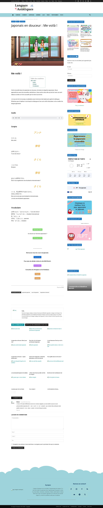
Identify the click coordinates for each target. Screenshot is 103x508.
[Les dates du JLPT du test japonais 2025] (73, 43)
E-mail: (69, 66)
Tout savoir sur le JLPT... (74, 219)
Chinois (27, 1)
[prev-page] (12, 392)
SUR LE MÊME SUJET (18, 324)
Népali (53, 1)
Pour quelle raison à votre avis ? (54, 356)
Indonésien (38, 1)
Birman (23, 1)
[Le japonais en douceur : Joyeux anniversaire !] (19, 349)
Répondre (18, 410)
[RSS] (83, 1)
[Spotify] (88, 1)
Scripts (34, 84)
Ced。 (23, 311)
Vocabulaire (36, 86)
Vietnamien (60, 1)
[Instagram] (78, 1)
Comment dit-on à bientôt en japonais (78, 287)
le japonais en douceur (44, 292)
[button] (90, 15)
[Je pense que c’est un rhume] (19, 382)
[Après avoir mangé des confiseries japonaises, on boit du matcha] (37, 349)
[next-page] (15, 392)
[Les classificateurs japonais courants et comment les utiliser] (86, 43)
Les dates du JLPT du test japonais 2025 (73, 49)
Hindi (34, 1)
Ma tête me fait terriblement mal (54, 372)
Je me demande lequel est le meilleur (19, 372)
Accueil (12, 19)
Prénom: (69, 73)
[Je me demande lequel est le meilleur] (19, 366)
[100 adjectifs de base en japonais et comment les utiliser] (73, 29)
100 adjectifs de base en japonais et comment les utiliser (72, 35)
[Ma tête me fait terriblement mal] (55, 366)
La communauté (72, 130)
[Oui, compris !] (37, 382)
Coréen (30, 1)
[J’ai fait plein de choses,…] (55, 382)
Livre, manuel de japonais (74, 197)
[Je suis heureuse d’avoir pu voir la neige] (55, 333)
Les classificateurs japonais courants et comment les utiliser (85, 50)
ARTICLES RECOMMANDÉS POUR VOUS (37, 324)
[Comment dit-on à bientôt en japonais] (79, 281)
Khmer (47, 1)
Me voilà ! (33, 80)
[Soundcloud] (86, 1)
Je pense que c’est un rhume (17, 389)
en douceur (23, 21)
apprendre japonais (26, 292)
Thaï (56, 1)
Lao (50, 1)
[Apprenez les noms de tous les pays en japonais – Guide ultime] (86, 29)
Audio (34, 82)
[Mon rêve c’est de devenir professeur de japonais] (37, 333)
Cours (22, 19)
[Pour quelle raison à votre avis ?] (55, 349)
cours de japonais (35, 292)
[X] (91, 1)
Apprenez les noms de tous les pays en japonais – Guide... (86, 35)
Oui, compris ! (32, 389)
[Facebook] (76, 1)
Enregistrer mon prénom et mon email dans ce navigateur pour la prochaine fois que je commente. (36, 444)
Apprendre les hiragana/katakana (76, 86)
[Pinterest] (81, 1)
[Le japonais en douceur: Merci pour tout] (19, 333)
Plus (61, 15)
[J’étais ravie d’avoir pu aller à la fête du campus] (37, 366)
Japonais (42, 1)
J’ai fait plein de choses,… (53, 389)
